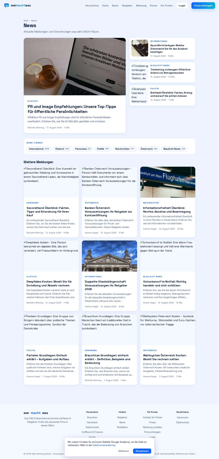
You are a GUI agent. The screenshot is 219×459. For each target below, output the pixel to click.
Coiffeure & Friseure (92, 432)
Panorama (83, 148)
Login (182, 5)
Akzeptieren (142, 451)
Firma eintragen (203, 5)
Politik (103, 148)
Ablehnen (123, 451)
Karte (105, 5)
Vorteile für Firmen (152, 417)
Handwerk (92, 422)
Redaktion (122, 427)
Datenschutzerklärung (104, 445)
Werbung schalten (152, 427)
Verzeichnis (92, 5)
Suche (92, 437)
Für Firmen (167, 5)
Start (26, 20)
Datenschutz (182, 422)
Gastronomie (92, 427)
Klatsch (62, 148)
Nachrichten (124, 148)
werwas (36, 413)
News (115, 5)
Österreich (149, 148)
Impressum (182, 417)
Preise (153, 5)
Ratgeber (127, 5)
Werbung (141, 5)
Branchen (92, 417)
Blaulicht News (174, 148)
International (39, 148)
